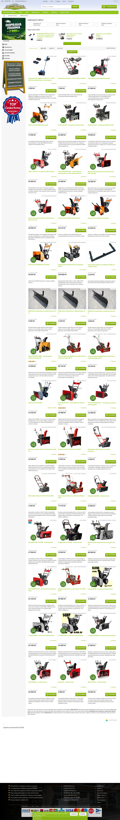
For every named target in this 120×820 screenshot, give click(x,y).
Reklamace (99, 788)
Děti (6, 44)
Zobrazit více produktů (71, 43)
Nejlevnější (43, 48)
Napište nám (100, 791)
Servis (64, 1)
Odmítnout (74, 814)
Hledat (75, 6)
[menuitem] (9, 12)
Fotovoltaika (9, 50)
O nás (51, 1)
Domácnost (8, 47)
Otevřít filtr (72, 51)
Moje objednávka (101, 800)
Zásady (99, 802)
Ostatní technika (10, 53)
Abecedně (60, 48)
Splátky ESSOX (100, 798)
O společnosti (100, 786)
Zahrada (7, 58)
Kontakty (45, 1)
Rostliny (7, 56)
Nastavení (37, 818)
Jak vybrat (71, 1)
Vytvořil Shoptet (113, 720)
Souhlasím (82, 814)
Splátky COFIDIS (101, 795)
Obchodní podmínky (102, 793)
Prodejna (58, 1)
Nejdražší (51, 48)
